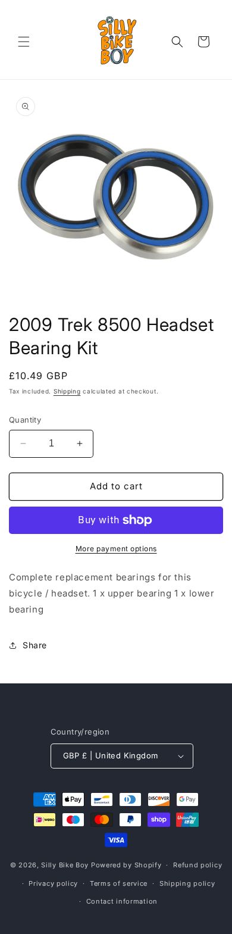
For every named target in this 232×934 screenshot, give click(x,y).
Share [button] (35, 645)
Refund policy (197, 865)
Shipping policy (187, 883)
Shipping (67, 391)
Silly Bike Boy (65, 865)
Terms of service (119, 883)
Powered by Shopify (126, 865)
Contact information (122, 901)
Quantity (25, 419)
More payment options (116, 548)
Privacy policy (53, 883)
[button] (24, 42)
